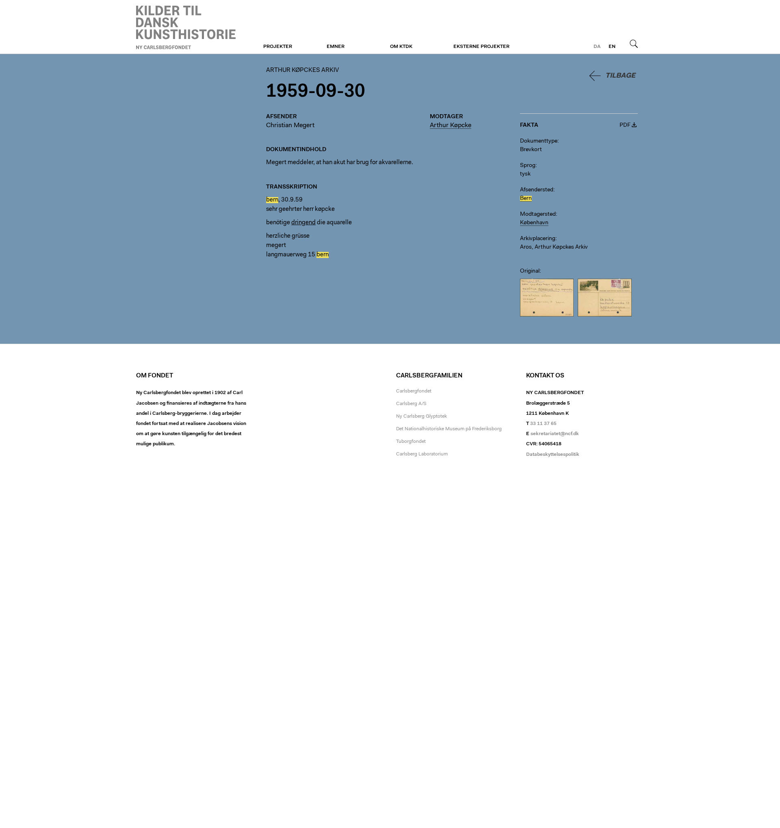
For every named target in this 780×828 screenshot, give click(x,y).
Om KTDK (401, 46)
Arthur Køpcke (450, 125)
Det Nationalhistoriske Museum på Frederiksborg (449, 429)
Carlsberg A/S (411, 403)
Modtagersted (538, 214)
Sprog (527, 166)
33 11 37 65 (543, 423)
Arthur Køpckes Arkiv (186, 27)
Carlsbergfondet (413, 391)
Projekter (277, 46)
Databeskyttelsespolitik (552, 454)
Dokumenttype (538, 141)
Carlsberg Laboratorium (422, 454)
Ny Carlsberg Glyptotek (421, 416)
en (612, 46)
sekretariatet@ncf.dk (555, 433)
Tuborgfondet (411, 441)
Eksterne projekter (481, 46)
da (597, 46)
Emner (335, 46)
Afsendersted (536, 190)
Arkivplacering (537, 239)
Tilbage (620, 75)
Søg (634, 43)
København (534, 223)
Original (530, 271)
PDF (625, 125)
